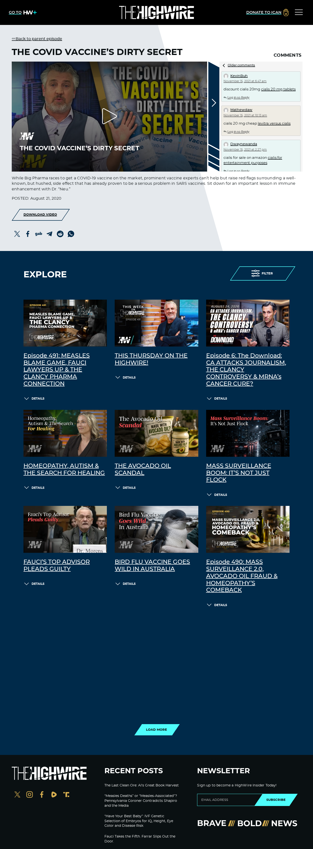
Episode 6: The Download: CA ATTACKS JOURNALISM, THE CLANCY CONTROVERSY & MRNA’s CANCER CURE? (246, 370)
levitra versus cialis (274, 123)
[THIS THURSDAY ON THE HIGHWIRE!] (156, 323)
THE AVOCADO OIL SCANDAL (143, 469)
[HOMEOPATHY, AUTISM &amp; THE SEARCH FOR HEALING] (65, 433)
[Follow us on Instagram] (29, 795)
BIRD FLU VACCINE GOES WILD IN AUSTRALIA (152, 565)
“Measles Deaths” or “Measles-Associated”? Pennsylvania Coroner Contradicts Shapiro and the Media (140, 800)
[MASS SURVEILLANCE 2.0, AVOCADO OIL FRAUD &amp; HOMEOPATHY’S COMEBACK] (248, 529)
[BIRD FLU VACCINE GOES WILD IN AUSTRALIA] (156, 529)
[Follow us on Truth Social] (66, 795)
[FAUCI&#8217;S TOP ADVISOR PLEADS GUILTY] (65, 529)
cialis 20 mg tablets (278, 89)
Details (38, 398)
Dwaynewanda (243, 144)
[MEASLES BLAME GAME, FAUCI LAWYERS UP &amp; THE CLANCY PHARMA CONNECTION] (65, 323)
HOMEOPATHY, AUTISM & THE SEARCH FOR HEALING (64, 469)
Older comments (241, 65)
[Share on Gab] (38, 234)
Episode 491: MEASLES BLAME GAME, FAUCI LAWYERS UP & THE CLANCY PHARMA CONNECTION (56, 370)
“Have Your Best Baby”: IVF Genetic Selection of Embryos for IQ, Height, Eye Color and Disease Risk (138, 821)
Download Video (40, 214)
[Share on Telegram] (49, 234)
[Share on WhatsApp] (71, 234)
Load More (156, 729)
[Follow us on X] (17, 795)
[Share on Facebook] (27, 234)
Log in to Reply (238, 97)
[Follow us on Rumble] (54, 795)
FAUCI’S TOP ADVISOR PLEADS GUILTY (56, 565)
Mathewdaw (241, 110)
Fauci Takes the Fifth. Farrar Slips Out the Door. (139, 839)
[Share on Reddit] (60, 234)
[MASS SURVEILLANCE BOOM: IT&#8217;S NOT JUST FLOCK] (248, 433)
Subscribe (276, 800)
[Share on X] (17, 234)
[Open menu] (298, 12)
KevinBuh (239, 76)
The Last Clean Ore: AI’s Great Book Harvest (141, 785)
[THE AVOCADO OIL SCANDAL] (156, 433)
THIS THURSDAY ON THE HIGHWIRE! (151, 359)
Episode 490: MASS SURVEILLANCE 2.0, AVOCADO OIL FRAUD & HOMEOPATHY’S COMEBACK (242, 576)
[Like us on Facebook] (41, 795)
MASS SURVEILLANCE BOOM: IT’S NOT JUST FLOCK (238, 473)
